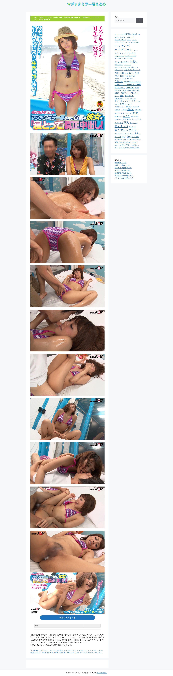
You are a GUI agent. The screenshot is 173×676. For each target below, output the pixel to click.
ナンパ (125, 45)
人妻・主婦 (119, 73)
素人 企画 (126, 136)
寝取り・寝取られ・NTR (62, 652)
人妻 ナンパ (119, 70)
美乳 (124, 139)
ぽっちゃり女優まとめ (123, 168)
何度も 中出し (120, 76)
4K (121, 34)
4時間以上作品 (130, 34)
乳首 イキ (134, 67)
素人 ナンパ (121, 126)
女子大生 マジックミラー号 (128, 84)
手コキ (127, 98)
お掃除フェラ (130, 37)
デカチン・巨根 (134, 42)
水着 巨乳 (123, 110)
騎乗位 (127, 147)
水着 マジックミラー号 (132, 106)
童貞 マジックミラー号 (134, 119)
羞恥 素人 (128, 142)
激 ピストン (127, 113)
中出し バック (127, 65)
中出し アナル (119, 65)
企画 (137, 72)
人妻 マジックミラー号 (132, 70)
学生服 (137, 88)
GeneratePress (102, 673)
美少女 (129, 139)
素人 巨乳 (135, 137)
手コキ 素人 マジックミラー (126, 101)
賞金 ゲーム (118, 145)
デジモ (117, 46)
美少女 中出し (137, 139)
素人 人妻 (118, 137)
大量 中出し (130, 78)
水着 (72, 652)
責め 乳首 (135, 142)
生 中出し (118, 116)
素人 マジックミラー (86, 652)
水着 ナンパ (128, 104)
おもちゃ (117, 37)
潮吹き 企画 (138, 110)
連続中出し (135, 145)
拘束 (139, 101)
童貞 (124, 119)
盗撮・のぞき (134, 116)
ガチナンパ (119, 42)
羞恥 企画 (122, 142)
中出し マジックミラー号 (122, 67)
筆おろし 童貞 (119, 123)
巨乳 (122, 96)
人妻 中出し (129, 73)
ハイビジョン (44, 650)
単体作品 (132, 76)
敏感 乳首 (117, 104)
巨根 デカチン (119, 99)
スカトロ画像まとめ (122, 170)
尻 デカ (136, 93)
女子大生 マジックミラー (132, 82)
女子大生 (119, 81)
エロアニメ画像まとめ (123, 173)
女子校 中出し (120, 88)
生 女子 (126, 116)
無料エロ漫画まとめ (122, 165)
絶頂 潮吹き (118, 139)
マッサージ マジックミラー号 (124, 58)
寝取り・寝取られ (47, 652)
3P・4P (117, 34)
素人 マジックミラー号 (122, 133)
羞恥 (116, 142)
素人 (126, 122)
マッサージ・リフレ (96, 650)
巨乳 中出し (129, 96)
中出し (134, 61)
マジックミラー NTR (56, 650)
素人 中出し (98, 652)
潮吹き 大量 (118, 113)
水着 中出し (117, 110)
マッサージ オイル (83, 650)
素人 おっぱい (133, 123)
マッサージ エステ (70, 650)
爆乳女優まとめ (120, 163)
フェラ (117, 53)
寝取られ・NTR (35, 652)
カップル (134, 40)
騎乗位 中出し (135, 148)
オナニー (129, 40)
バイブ (135, 50)
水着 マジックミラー (120, 106)
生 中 (77, 652)
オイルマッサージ (120, 40)
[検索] (139, 20)
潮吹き (130, 109)
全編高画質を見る (67, 617)
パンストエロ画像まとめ (124, 178)
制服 (127, 76)
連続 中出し (126, 145)
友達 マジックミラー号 (120, 78)
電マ (116, 148)
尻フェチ (117, 96)
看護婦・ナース (118, 119)
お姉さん (35, 650)
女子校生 (130, 87)
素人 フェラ (132, 127)
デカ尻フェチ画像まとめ (124, 176)
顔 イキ (121, 148)
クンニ (126, 42)
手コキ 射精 (133, 98)
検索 (116, 17)
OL (139, 34)
